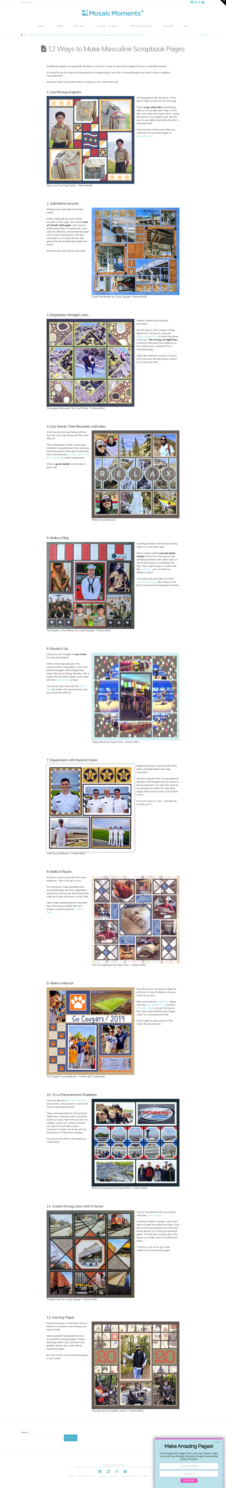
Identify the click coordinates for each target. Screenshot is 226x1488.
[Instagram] (200, 2)
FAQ (154, 1476)
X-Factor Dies (154, 1215)
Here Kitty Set (144, 1008)
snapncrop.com (145, 136)
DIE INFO (91, 1476)
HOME (81, 1476)
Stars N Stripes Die (147, 581)
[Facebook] (192, 2)
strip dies (146, 569)
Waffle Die (163, 1001)
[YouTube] (196, 2)
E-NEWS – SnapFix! (109, 1476)
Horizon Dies (62, 679)
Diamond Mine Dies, (147, 336)
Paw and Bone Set (156, 1004)
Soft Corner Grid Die (76, 1100)
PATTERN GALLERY (131, 1476)
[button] (223, 3)
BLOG (147, 1476)
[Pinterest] (203, 2)
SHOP (72, 1476)
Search (24, 1432)
